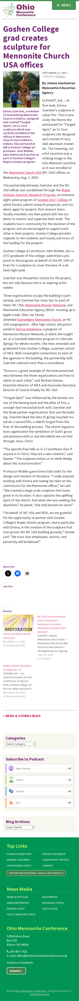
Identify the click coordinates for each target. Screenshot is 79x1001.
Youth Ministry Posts (21, 914)
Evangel (60, 76)
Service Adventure (28, 329)
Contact (47, 865)
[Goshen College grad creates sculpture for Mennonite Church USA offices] (21, 89)
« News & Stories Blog (22, 716)
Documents (50, 897)
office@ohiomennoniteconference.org (42, 956)
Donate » (16, 971)
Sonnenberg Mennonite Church (39, 319)
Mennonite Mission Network (45, 305)
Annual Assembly (18, 859)
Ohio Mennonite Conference (31, 991)
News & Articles (17, 897)
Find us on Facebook (20, 962)
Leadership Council (55, 859)
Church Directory (19, 854)
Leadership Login (39, 994)
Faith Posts (50, 908)
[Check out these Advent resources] (18, 623)
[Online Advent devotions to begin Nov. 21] (20, 681)
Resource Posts (53, 903)
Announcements (18, 903)
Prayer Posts (16, 908)
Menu (65, 5)
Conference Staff (19, 865)
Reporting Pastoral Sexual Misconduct (36, 873)
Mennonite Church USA (25, 172)
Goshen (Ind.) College (52, 200)
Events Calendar (53, 854)
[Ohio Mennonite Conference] (19, 10)
